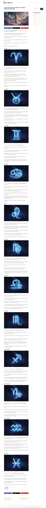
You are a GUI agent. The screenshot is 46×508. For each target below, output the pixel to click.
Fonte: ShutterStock (16, 26)
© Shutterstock (16, 66)
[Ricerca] (41, 9)
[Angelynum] (8, 2)
